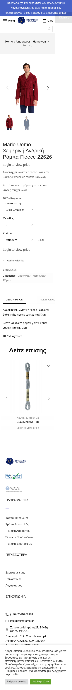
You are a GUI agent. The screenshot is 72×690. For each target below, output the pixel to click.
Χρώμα (7, 233)
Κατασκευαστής (12, 203)
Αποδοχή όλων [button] (40, 681)
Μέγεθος (8, 218)
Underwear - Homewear (31, 41)
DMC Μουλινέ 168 (28, 422)
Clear (40, 239)
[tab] (14, 300)
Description (14, 299)
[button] (7, 88)
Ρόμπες (27, 45)
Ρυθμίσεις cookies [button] (16, 681)
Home (9, 41)
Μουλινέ (34, 417)
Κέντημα (22, 417)
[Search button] (49, 29)
